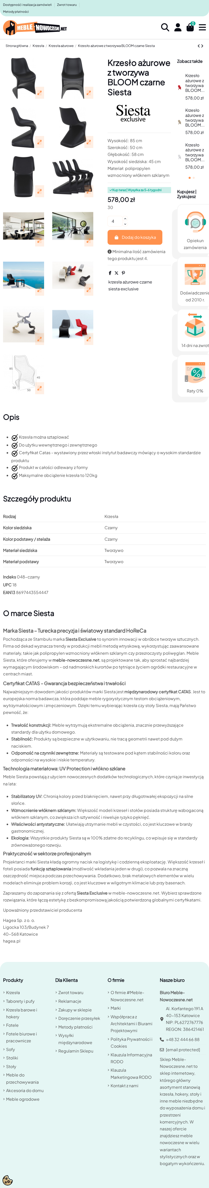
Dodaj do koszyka (139, 237)
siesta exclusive (123, 288)
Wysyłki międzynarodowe (75, 1039)
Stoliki (12, 1057)
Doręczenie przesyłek (79, 1018)
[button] (190, 178)
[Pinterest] (123, 273)
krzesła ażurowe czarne (130, 281)
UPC (7, 584)
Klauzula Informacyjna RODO (131, 1058)
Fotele (12, 1025)
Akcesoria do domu (25, 1090)
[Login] (178, 28)
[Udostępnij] (110, 273)
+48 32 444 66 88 (183, 1039)
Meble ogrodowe (23, 1099)
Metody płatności (16, 12)
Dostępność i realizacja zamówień (27, 5)
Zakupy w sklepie (75, 1009)
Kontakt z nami (124, 1085)
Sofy (10, 1049)
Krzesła (13, 992)
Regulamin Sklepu (75, 1051)
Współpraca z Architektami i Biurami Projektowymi (131, 1023)
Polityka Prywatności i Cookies (131, 1042)
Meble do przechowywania (22, 1078)
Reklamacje (69, 1001)
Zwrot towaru (67, 5)
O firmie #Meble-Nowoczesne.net (127, 996)
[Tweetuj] (116, 273)
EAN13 (9, 592)
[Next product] (202, 45)
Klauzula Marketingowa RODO (131, 1073)
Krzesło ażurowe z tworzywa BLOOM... (195, 83)
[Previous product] (199, 45)
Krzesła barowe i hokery (21, 1013)
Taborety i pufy (20, 1001)
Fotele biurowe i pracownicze (21, 1037)
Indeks (9, 576)
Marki (116, 1008)
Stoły (11, 1066)
